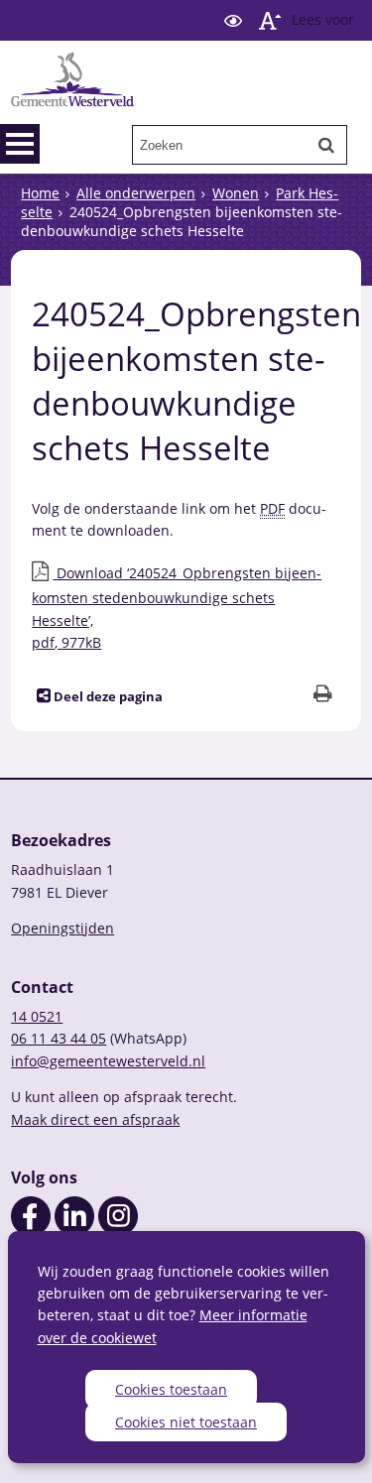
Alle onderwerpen (135, 193)
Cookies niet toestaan (186, 1422)
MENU (20, 144)
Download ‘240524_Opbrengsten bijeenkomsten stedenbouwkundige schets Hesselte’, (176, 607)
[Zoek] (326, 145)
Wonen (235, 193)
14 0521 (36, 1016)
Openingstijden (62, 928)
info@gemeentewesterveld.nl (108, 1060)
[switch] (233, 20)
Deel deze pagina (107, 696)
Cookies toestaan (171, 1389)
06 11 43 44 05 (58, 1038)
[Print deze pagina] (322, 695)
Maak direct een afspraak (95, 1119)
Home (40, 193)
